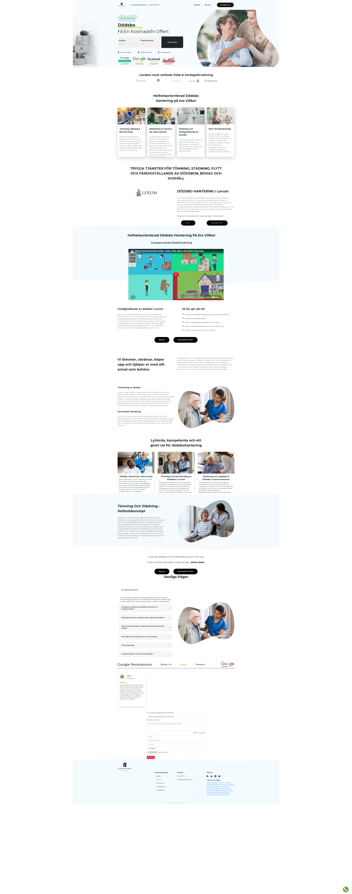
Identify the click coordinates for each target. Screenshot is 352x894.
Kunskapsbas (160, 790)
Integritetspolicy (161, 786)
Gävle (227, 787)
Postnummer (147, 40)
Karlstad (218, 791)
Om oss (158, 779)
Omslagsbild (151, 748)
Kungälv (221, 794)
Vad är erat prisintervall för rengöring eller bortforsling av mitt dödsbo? (142, 627)
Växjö (213, 791)
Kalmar (223, 789)
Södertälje (217, 789)
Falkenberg (210, 793)
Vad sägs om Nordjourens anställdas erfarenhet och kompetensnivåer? (139, 608)
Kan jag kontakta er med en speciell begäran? (137, 654)
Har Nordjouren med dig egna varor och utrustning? (139, 636)
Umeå (223, 787)
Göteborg (224, 791)
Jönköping (210, 787)
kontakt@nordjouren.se (139, 5)
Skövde (209, 794)
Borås (208, 791)
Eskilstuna (217, 785)
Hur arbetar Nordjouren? (129, 590)
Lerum (231, 791)
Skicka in (151, 757)
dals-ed (226, 794)
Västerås (217, 787)
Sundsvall (210, 785)
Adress (122, 40)
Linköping (230, 785)
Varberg (226, 793)
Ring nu (188, 223)
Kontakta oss (225, 5)
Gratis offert (172, 42)
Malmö (228, 783)
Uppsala (223, 785)
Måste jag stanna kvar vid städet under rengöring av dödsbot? (143, 617)
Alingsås (215, 794)
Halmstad (210, 789)
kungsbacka (219, 793)
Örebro (229, 789)
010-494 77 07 (154, 5)
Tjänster (158, 776)
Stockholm (221, 783)
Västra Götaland (212, 783)
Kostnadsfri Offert (217, 223)
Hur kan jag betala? (128, 645)
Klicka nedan (197, 562)
